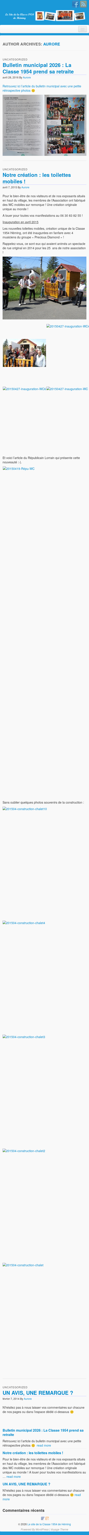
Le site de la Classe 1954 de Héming (49, 1524)
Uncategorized (15, 59)
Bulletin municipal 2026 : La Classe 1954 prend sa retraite (38, 68)
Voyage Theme (59, 1529)
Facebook (75, 4)
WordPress (42, 1529)
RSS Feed (83, 4)
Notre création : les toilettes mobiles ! (37, 178)
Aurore (51, 44)
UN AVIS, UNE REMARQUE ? (38, 1392)
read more (44, 1445)
